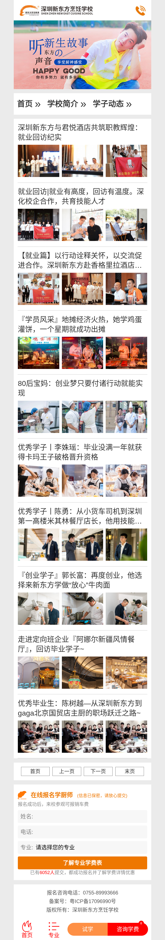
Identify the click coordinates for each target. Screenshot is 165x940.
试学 (87, 929)
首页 (25, 104)
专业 (54, 935)
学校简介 (62, 104)
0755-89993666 (100, 893)
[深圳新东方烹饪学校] (71, 10)
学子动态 (108, 104)
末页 (130, 771)
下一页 (98, 771)
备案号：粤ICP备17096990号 (82, 901)
